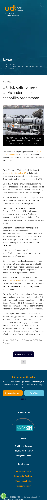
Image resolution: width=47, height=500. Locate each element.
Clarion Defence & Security (28, 497)
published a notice (14, 280)
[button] (42, 5)
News (12, 64)
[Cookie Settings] (3, 496)
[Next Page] (23, 362)
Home (5, 64)
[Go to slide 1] (22, 399)
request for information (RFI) (15, 173)
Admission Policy (23, 471)
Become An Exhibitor (23, 476)
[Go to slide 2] (26, 399)
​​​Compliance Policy (23, 481)
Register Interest (23, 486)
